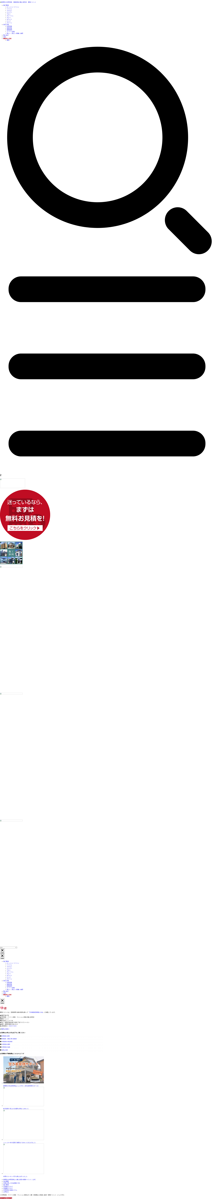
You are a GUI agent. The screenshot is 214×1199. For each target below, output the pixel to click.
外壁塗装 (9, 26)
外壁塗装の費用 (6, 1044)
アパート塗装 (11, 31)
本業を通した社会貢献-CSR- (11, 1183)
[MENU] (107, 471)
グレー (9, 17)
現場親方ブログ (8, 1188)
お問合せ (6, 1192)
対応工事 (6, 24)
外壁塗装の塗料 (6, 1036)
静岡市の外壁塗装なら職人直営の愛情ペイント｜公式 (19, 1179)
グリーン (9, 23)
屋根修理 (9, 30)
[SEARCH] (107, 256)
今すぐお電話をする (6, 1198)
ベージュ (9, 8)
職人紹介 (6, 35)
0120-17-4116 (12, 1026)
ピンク (9, 21)
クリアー (9, 12)
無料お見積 (5, 1050)
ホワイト (9, 19)
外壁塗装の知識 (6, 1047)
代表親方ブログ (8, 1186)
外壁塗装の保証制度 (7, 1041)
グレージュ (10, 15)
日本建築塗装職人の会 (36, 1012)
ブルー (9, 14)
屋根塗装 (9, 28)
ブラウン (9, 10)
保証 (4, 37)
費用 (8, 40)
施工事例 (6, 5)
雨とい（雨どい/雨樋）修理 (15, 33)
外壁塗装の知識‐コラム (10, 1190)
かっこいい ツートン (13, 7)
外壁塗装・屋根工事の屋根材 (9, 1038)
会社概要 (6, 1181)
